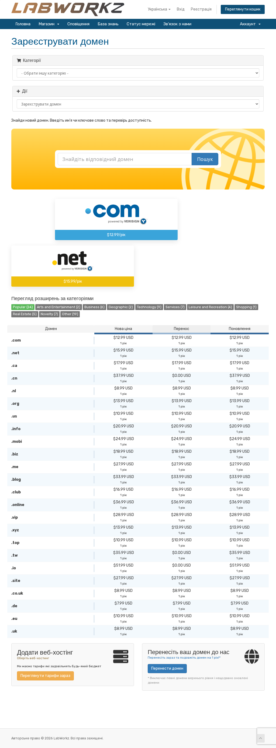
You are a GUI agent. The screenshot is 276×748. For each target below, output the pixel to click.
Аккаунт (249, 24)
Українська (158, 9)
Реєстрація (201, 9)
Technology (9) (149, 307)
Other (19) (70, 314)
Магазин (48, 24)
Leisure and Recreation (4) (210, 307)
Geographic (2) (121, 307)
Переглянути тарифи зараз (45, 675)
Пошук (205, 159)
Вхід (181, 9)
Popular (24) (23, 307)
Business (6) (94, 307)
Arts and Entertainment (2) (58, 307)
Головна (22, 24)
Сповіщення (78, 24)
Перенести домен (167, 668)
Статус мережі (141, 24)
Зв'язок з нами (177, 24)
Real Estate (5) (25, 314)
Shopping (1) (246, 307)
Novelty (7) (49, 314)
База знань (108, 24)
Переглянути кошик (242, 9)
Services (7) (175, 307)
